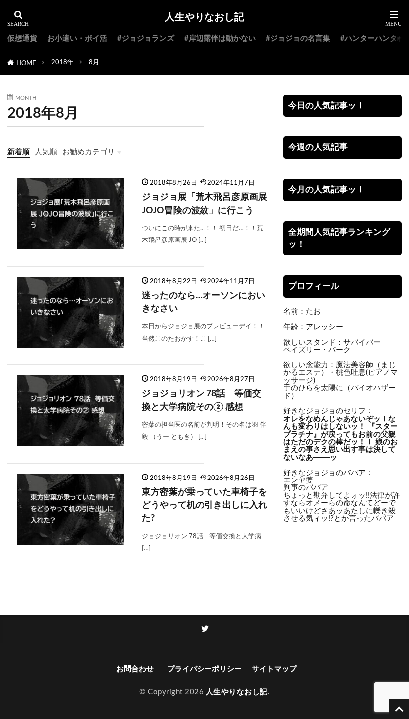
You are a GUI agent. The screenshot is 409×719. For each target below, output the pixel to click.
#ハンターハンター (372, 38)
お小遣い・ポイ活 (77, 38)
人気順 (46, 152)
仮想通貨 (22, 38)
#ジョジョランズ (145, 38)
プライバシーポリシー (204, 669)
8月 (94, 62)
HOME (26, 63)
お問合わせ (136, 669)
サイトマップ (274, 669)
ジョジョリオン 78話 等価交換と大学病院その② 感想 (201, 400)
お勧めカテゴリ (88, 152)
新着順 (18, 152)
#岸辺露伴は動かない (220, 38)
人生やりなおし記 (204, 17)
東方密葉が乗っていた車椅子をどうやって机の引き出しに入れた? (204, 505)
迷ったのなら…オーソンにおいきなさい (203, 302)
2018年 (62, 62)
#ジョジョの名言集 (298, 38)
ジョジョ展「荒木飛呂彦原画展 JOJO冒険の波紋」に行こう (204, 203)
